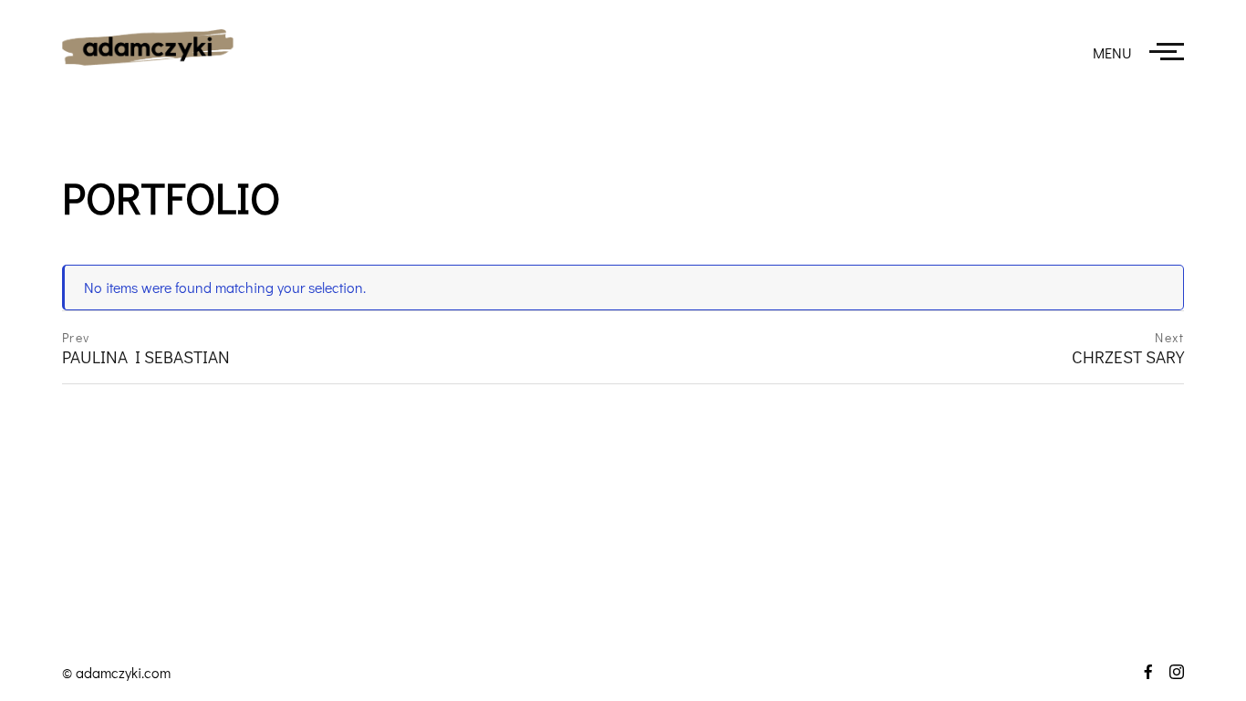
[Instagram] (1170, 671)
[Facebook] (1141, 671)
